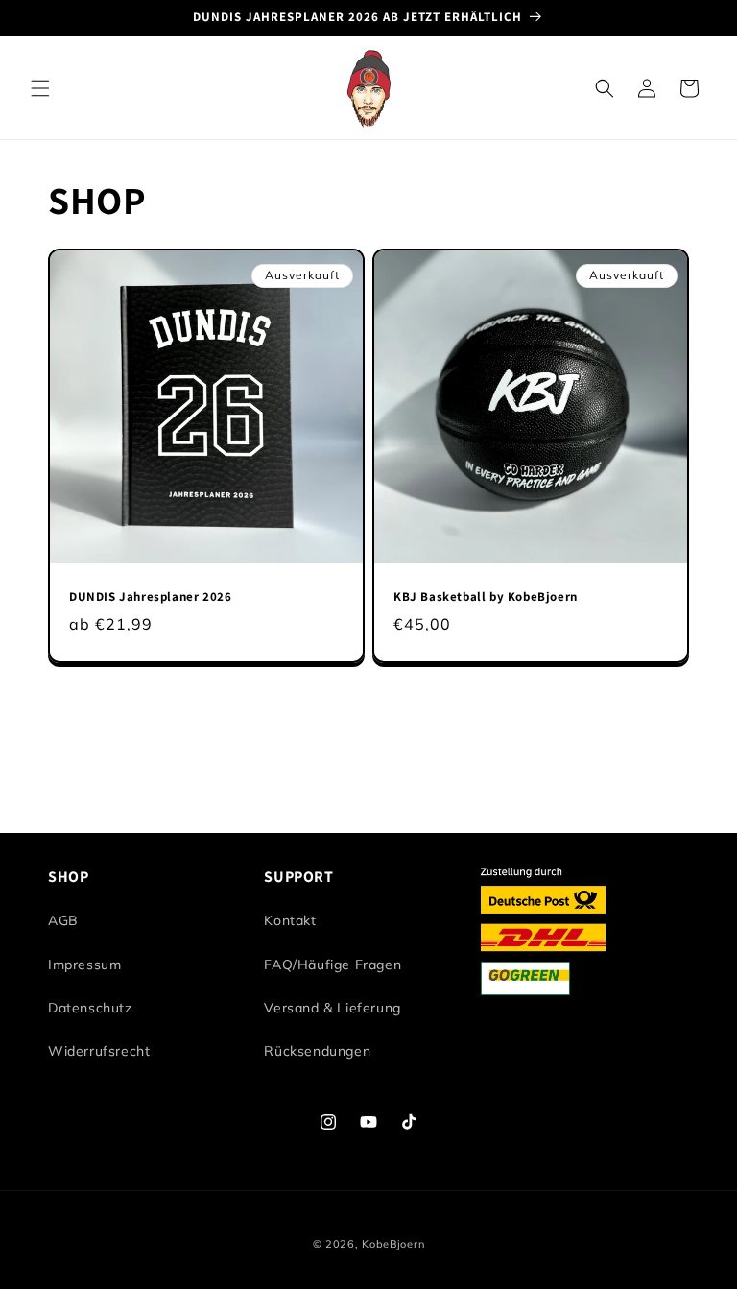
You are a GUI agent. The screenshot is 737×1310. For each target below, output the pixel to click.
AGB (63, 920)
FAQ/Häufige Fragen (332, 964)
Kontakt (290, 920)
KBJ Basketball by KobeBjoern (485, 597)
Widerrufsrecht (99, 1051)
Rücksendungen (317, 1051)
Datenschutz (90, 1007)
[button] (40, 88)
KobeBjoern (393, 1243)
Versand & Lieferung (332, 1007)
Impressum (84, 964)
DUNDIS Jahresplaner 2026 (150, 597)
